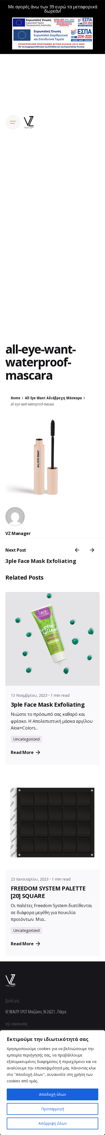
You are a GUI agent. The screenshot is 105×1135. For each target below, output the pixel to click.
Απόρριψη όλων (52, 1123)
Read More (22, 752)
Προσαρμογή (52, 1108)
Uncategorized (26, 739)
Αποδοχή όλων (52, 1094)
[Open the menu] (12, 122)
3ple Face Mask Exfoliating (40, 561)
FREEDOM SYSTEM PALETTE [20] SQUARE (48, 892)
